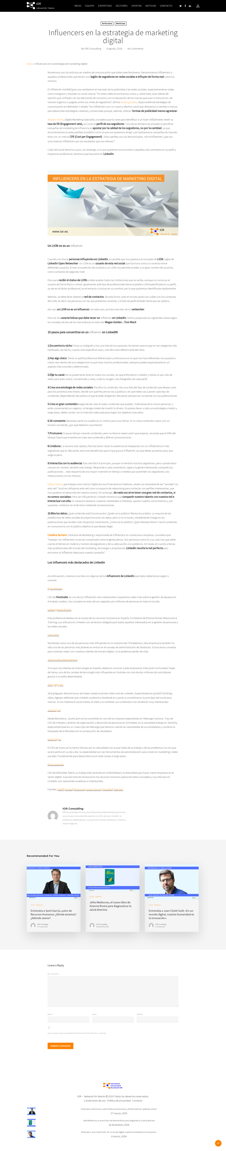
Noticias (151, 6)
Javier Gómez (93, 789)
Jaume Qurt (54, 710)
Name (50, 1014)
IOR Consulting (92, 48)
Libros (33, 905)
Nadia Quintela (128, 102)
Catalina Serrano (57, 535)
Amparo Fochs (56, 119)
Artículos (107, 23)
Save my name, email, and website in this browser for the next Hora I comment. (77, 1033)
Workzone (79, 789)
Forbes (68, 789)
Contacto (166, 6)
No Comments (135, 48)
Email (94, 1014)
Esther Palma (55, 484)
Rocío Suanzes (56, 764)
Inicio (77, 6)
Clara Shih (53, 634)
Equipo (89, 6)
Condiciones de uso (95, 1100)
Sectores (122, 6)
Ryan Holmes (55, 588)
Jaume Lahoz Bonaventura (62, 659)
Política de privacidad (119, 1100)
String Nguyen (55, 684)
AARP (61, 789)
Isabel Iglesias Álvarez (59, 609)
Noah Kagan (54, 739)
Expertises (105, 6)
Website (140, 1014)
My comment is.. (54, 974)
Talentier (118, 789)
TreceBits (107, 789)
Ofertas (136, 6)
